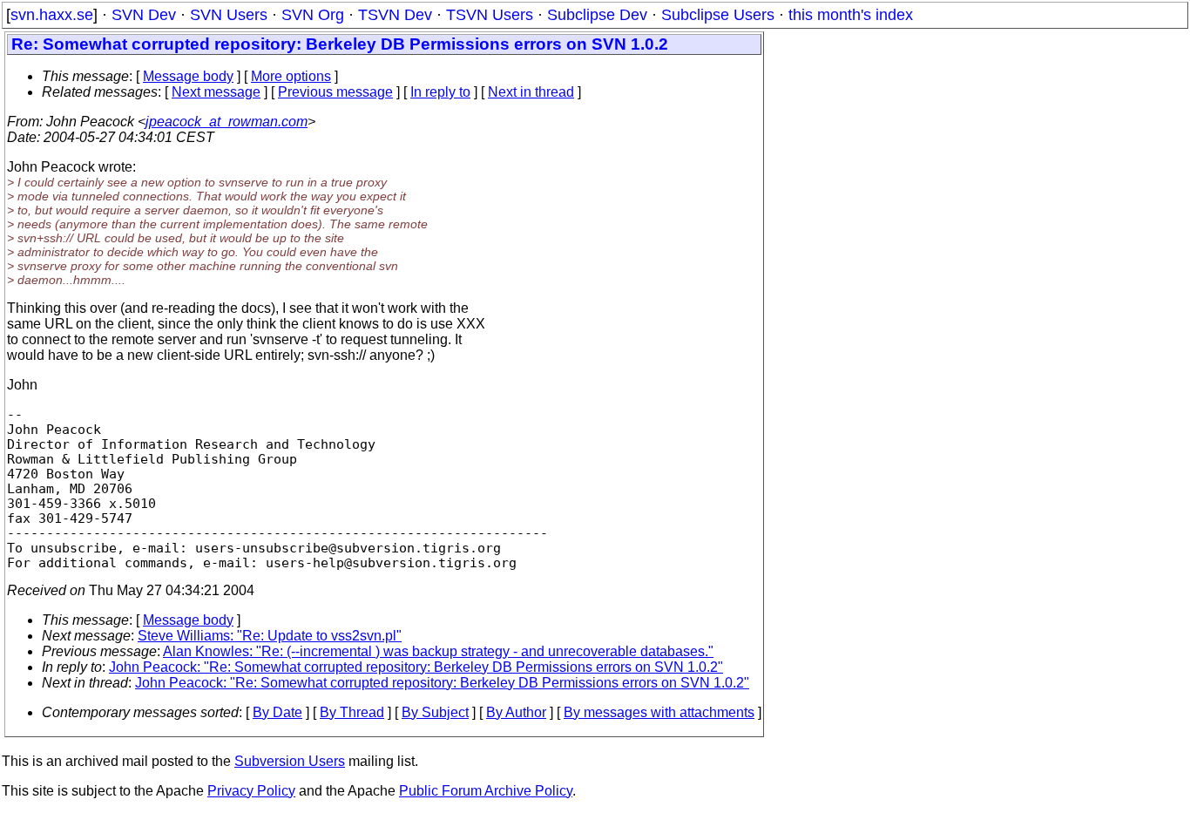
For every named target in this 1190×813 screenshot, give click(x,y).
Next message (216, 92)
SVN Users (228, 15)
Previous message (335, 92)
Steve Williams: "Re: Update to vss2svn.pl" (270, 635)
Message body (188, 76)
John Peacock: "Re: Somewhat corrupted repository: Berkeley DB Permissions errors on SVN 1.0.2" (416, 667)
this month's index (850, 15)
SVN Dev (144, 15)
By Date (277, 712)
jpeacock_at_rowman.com (226, 121)
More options (291, 76)
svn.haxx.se (51, 15)
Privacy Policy (251, 790)
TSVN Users (489, 15)
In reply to (440, 92)
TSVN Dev (395, 15)
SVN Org (312, 15)
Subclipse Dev (597, 15)
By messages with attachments (659, 712)
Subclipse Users (717, 15)
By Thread (352, 712)
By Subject (435, 712)
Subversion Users (289, 761)
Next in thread (531, 92)
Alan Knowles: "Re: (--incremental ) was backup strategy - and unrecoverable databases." (438, 651)
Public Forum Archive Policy (485, 790)
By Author (516, 712)
